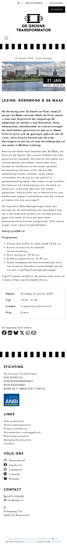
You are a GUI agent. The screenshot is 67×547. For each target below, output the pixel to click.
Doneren (57, 9)
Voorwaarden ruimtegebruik (22, 432)
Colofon (9, 443)
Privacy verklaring (15, 428)
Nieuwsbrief (16, 460)
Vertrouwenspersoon (17, 425)
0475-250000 (15, 496)
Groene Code (43, 541)
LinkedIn (14, 474)
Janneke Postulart (14, 541)
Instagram (15, 469)
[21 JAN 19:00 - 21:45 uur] (33, 76)
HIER (17, 231)
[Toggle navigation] (6, 38)
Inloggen (56, 3)
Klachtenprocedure (16, 436)
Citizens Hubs (11, 280)
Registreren (34, 3)
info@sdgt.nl (15, 500)
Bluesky (13, 479)
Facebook (15, 465)
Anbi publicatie (14, 421)
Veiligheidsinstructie (17, 440)
